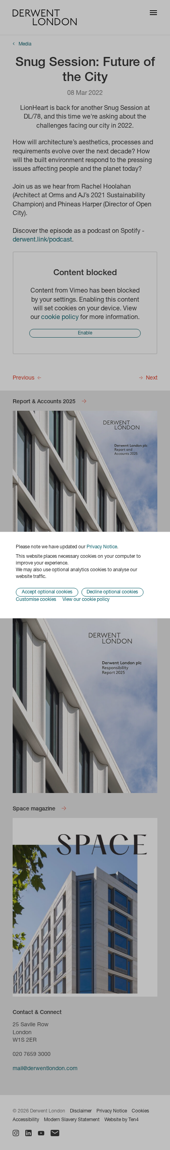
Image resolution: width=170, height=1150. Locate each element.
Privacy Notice (102, 547)
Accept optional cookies (47, 592)
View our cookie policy (86, 600)
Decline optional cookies (112, 592)
